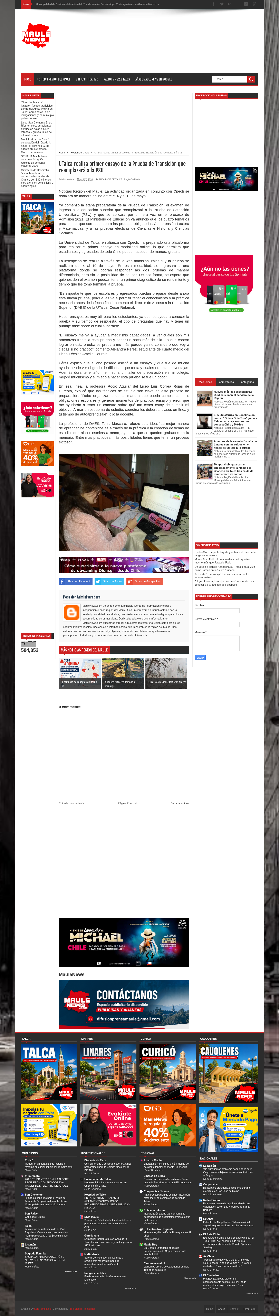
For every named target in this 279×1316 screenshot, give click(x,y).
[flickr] (230, 4)
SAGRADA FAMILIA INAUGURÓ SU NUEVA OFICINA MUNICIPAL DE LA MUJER (45, 1260)
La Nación (209, 1165)
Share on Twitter (112, 581)
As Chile (208, 1256)
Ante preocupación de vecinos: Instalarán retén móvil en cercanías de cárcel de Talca (167, 1198)
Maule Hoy (150, 1244)
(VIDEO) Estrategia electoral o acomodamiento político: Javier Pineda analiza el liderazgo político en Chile (224, 1282)
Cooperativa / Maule (156, 1191)
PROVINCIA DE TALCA (110, 179)
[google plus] (254, 4)
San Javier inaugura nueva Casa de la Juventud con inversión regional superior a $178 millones (108, 1242)
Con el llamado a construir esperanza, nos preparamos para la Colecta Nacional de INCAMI (107, 1167)
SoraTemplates (42, 1308)
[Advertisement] (183, 44)
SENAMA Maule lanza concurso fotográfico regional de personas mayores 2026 (82, 4)
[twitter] (222, 4)
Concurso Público (35, 1217)
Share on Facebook (78, 581)
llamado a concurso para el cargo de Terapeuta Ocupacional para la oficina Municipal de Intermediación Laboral (46, 1201)
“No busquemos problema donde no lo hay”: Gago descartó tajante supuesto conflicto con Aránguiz (228, 1172)
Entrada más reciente (71, 803)
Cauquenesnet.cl (154, 1263)
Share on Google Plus (148, 581)
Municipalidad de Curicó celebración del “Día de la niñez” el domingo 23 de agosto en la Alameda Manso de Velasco (36, 146)
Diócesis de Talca (95, 1160)
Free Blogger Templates (82, 1308)
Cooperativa (210, 1184)
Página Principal (127, 803)
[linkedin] (246, 4)
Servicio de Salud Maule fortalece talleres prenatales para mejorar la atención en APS (107, 1223)
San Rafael (31, 1213)
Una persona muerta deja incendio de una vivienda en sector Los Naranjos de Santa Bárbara (226, 1206)
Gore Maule (91, 1235)
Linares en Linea (154, 1175)
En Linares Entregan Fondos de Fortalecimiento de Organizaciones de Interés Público (165, 1251)
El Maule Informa (154, 1210)
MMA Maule (91, 1254)
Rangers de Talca (95, 1273)
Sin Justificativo (87, 79)
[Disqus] (124, 863)
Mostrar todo (71, 1272)
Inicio (27, 79)
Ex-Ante (208, 1218)
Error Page (249, 1309)
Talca (28, 1225)
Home (209, 1309)
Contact (234, 1309)
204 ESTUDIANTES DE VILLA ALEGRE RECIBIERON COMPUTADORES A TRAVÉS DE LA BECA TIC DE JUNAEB (47, 1182)
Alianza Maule (153, 1160)
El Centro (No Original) (158, 1229)
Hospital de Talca (95, 1194)
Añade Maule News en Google (153, 79)
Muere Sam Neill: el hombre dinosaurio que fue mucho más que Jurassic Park (222, 561)
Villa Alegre (32, 1175)
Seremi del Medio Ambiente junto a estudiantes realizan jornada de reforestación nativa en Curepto (103, 1261)
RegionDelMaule (132, 179)
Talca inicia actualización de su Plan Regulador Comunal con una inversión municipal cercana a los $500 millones (46, 1232)
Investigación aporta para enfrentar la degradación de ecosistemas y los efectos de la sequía (167, 1217)
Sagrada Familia (35, 1253)
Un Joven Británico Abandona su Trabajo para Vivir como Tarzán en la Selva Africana (225, 568)
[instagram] (238, 4)
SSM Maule (91, 1216)
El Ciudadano (211, 1275)
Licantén (30, 1244)
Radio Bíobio (211, 1200)
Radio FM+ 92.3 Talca (117, 79)
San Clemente (33, 1194)
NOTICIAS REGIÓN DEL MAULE (53, 79)
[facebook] (213, 4)
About (221, 1309)
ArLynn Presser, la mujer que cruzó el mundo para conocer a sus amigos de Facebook (224, 583)
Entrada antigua (180, 803)
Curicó (29, 1160)
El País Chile (211, 1234)
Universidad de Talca (97, 1179)
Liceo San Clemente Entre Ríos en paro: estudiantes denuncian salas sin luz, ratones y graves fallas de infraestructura (36, 129)
